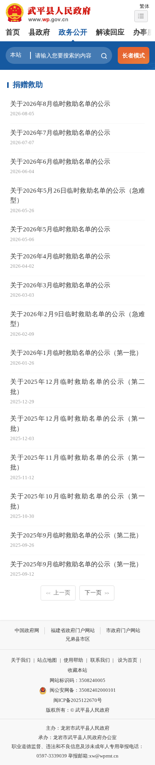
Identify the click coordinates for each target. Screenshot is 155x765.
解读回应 (110, 32)
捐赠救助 (28, 84)
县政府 (39, 32)
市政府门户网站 (123, 630)
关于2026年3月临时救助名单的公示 (60, 285)
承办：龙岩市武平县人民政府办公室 (77, 737)
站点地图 (47, 660)
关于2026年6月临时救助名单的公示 (60, 161)
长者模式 (133, 55)
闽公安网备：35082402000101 (83, 690)
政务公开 (73, 32)
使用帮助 (73, 660)
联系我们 (100, 660)
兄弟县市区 (77, 639)
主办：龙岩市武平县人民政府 (77, 728)
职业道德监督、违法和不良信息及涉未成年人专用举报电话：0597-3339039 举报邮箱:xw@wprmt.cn (78, 751)
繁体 (144, 6)
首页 (13, 32)
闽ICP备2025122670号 (77, 700)
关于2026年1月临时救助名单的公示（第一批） (76, 352)
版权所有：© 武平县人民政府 (77, 710)
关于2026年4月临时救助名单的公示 (60, 256)
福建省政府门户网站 (73, 630)
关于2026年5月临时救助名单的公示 (60, 229)
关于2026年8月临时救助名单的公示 (60, 103)
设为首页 (127, 660)
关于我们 (20, 660)
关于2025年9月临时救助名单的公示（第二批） (76, 535)
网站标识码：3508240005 (77, 680)
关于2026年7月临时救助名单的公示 (60, 132)
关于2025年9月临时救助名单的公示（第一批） (76, 564)
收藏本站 (77, 670)
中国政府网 (27, 630)
